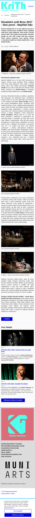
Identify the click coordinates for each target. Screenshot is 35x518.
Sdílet (7, 319)
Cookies (12, 493)
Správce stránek (5, 493)
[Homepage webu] (13, 6)
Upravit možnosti (8, 507)
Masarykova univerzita (11, 491)
